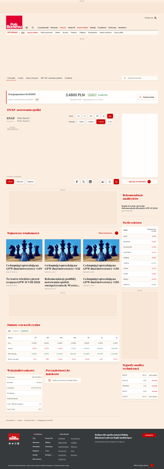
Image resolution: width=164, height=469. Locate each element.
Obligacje (83, 32)
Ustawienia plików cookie (61, 465)
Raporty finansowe (32, 78)
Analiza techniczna (106, 32)
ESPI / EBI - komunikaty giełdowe (51, 78)
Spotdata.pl (61, 438)
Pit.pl (72, 451)
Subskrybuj (149, 435)
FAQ (34, 438)
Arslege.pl (74, 442)
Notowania (54, 27)
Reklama (47, 442)
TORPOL (126, 263)
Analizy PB (71, 27)
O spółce (20, 78)
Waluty (57, 32)
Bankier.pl (74, 455)
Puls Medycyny (75, 438)
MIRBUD (126, 258)
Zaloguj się (149, 18)
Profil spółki (11, 78)
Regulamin (36, 451)
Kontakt (35, 455)
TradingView (17, 176)
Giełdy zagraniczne (47, 32)
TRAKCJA (126, 284)
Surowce (65, 32)
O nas (47, 451)
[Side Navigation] (27, 27)
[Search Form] (33, 27)
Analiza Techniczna (137, 182)
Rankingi (93, 27)
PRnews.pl (74, 446)
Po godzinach (102, 27)
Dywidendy (68, 78)
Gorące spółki (118, 32)
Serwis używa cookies (33, 465)
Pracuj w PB (48, 438)
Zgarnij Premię (62, 442)
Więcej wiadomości (105, 233)
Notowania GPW (29, 420)
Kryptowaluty (92, 32)
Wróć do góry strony (141, 465)
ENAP (125, 236)
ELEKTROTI (127, 252)
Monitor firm (62, 459)
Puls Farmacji (62, 455)
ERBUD (125, 279)
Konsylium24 (62, 451)
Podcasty (63, 27)
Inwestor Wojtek (82, 27)
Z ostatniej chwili (43, 27)
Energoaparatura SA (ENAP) (21, 94)
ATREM (125, 268)
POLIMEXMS (127, 247)
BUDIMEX (126, 242)
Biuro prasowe (37, 459)
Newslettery (122, 27)
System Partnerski (63, 446)
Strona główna (10, 420)
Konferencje (112, 27)
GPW (23, 32)
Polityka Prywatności (47, 465)
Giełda (20, 420)
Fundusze (74, 32)
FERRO (125, 274)
